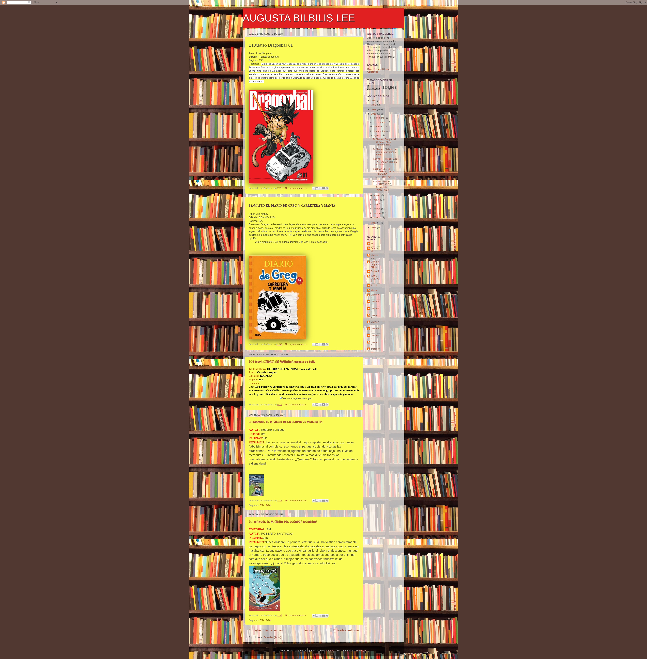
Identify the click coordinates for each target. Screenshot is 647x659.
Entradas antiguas (346, 630)
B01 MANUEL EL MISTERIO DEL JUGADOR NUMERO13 (283, 522)
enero (377, 217)
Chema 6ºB (374, 256)
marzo (377, 208)
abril (376, 204)
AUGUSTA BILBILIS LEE (299, 18)
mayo (377, 200)
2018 (374, 114)
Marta (374, 290)
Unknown (375, 296)
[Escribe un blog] (317, 188)
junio (376, 195)
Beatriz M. (374, 249)
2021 (374, 100)
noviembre (380, 122)
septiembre (380, 131)
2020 (374, 105)
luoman (330, 650)
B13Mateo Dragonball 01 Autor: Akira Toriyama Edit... (384, 142)
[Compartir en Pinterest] (326, 188)
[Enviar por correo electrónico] (314, 188)
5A (372, 243)
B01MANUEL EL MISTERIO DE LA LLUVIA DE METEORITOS (285, 422)
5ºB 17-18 (265, 505)
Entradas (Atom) (272, 637)
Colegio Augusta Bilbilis (375, 264)
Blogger (362, 650)
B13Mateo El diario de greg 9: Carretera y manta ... (385, 152)
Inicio (308, 630)
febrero (378, 213)
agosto (378, 135)
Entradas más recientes (266, 630)
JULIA (374, 285)
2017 (374, 223)
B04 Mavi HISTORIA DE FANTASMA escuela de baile (282, 361)
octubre (378, 126)
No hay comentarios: (296, 188)
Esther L (375, 271)
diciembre (379, 118)
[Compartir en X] (320, 188)
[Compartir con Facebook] (323, 188)
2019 (374, 109)
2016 (374, 227)
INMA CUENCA (375, 279)
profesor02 (375, 350)
